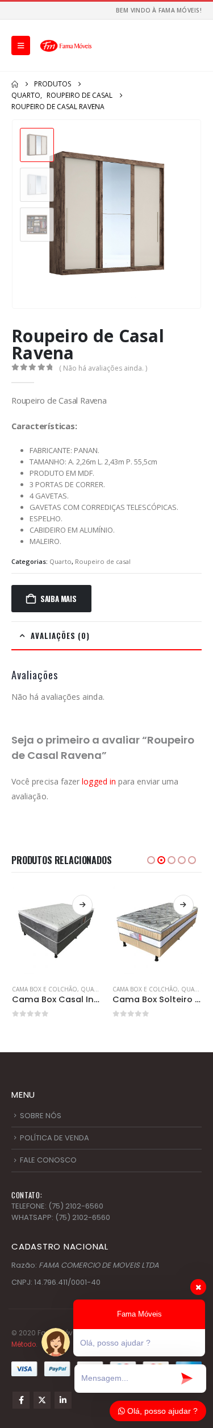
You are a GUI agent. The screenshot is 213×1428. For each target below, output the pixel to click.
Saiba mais (58, 598)
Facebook (21, 1400)
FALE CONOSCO (48, 1160)
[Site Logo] (66, 45)
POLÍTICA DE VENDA (54, 1137)
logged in (99, 781)
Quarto (60, 561)
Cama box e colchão (44, 989)
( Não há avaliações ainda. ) (103, 368)
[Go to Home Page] (14, 84)
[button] (20, 45)
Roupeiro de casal (103, 561)
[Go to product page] (57, 931)
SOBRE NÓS (40, 1115)
